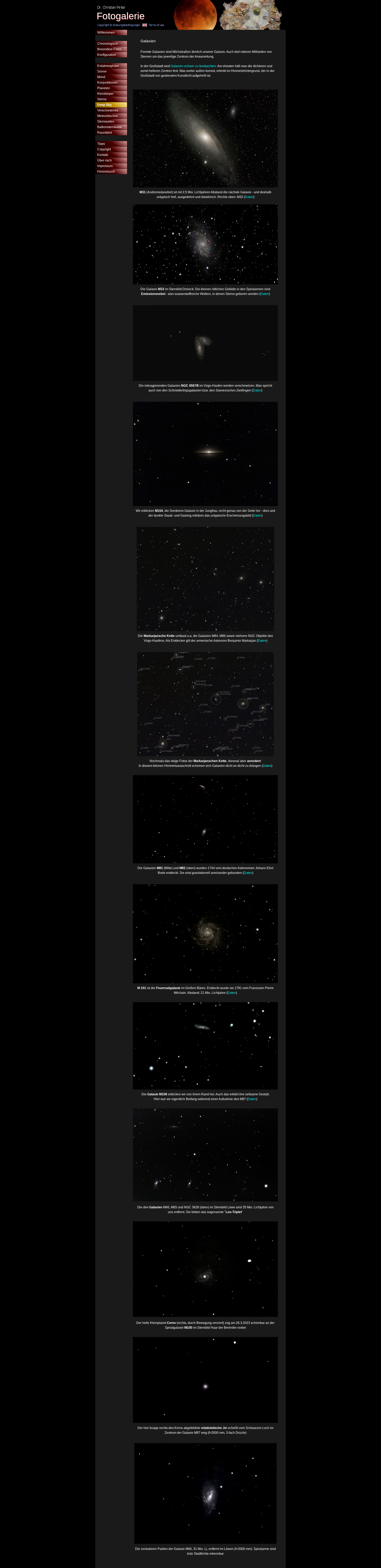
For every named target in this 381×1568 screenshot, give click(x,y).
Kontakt (102, 155)
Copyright (104, 149)
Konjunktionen (107, 82)
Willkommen (106, 32)
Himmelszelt (106, 171)
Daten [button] (249, 197)
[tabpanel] (209, 58)
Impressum (105, 166)
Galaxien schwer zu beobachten (193, 66)
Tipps (101, 143)
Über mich (104, 160)
